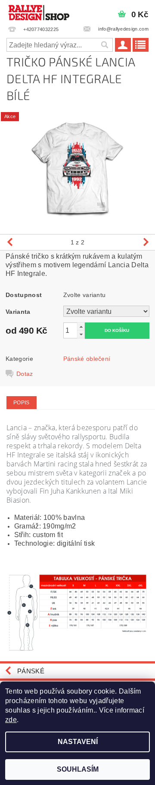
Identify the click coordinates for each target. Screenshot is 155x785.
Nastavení (78, 741)
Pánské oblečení (87, 358)
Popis (21, 403)
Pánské (30, 671)
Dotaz (24, 373)
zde (11, 719)
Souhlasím (78, 769)
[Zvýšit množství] (81, 326)
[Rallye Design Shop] (38, 11)
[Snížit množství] (81, 334)
